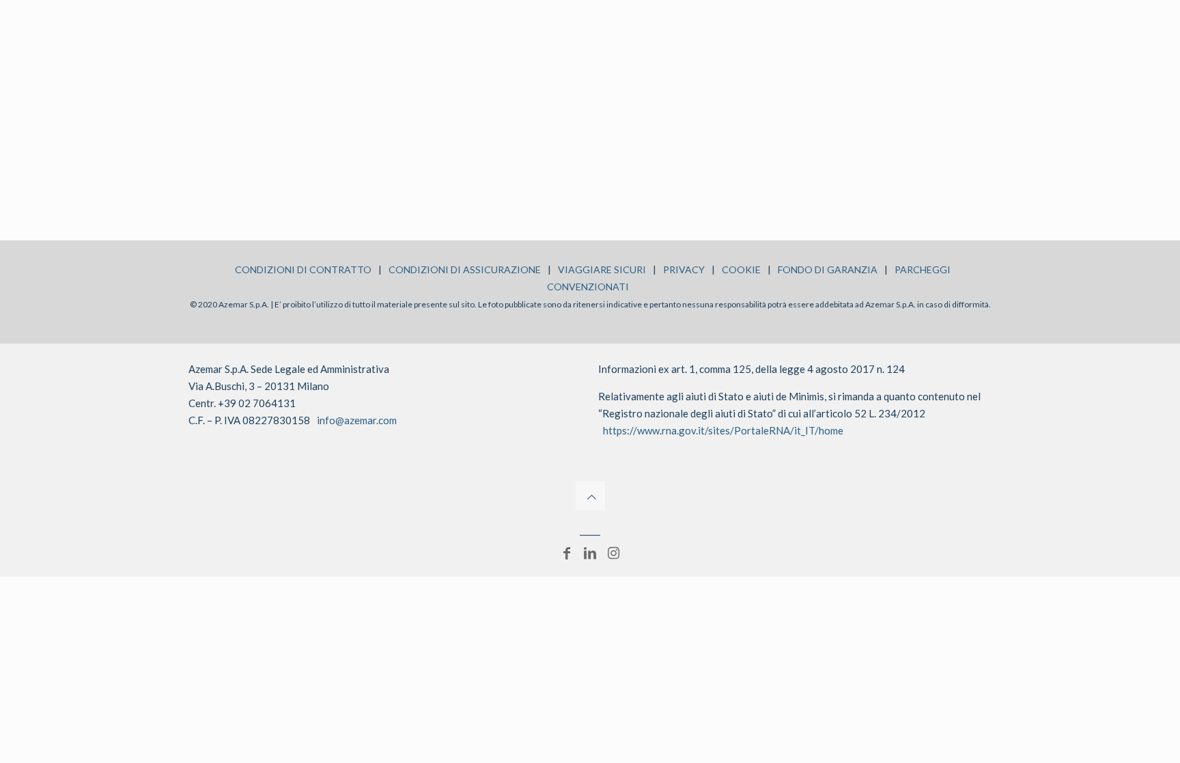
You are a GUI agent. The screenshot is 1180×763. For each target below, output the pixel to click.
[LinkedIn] (590, 552)
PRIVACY (684, 269)
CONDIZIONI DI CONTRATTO (303, 269)
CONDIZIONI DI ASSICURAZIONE (465, 269)
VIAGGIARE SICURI (602, 269)
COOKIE (741, 269)
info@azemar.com (357, 420)
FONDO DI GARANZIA (827, 269)
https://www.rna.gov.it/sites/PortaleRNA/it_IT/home (723, 430)
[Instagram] (613, 552)
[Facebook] (566, 552)
